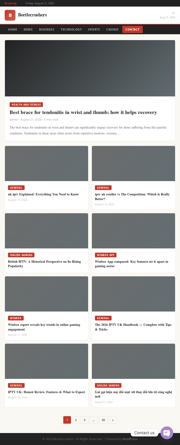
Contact (132, 29)
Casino (112, 29)
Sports (94, 29)
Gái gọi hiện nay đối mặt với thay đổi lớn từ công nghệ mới (133, 394)
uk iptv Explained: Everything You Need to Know (43, 194)
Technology (71, 29)
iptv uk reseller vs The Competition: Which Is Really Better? (132, 196)
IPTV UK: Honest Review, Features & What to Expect (46, 391)
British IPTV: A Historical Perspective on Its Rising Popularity (44, 264)
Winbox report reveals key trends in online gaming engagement (44, 327)
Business (46, 29)
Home (12, 29)
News (28, 29)
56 (103, 420)
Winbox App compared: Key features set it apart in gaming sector (131, 264)
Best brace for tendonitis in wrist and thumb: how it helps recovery (83, 112)
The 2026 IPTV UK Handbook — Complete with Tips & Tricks (133, 327)
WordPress (130, 439)
